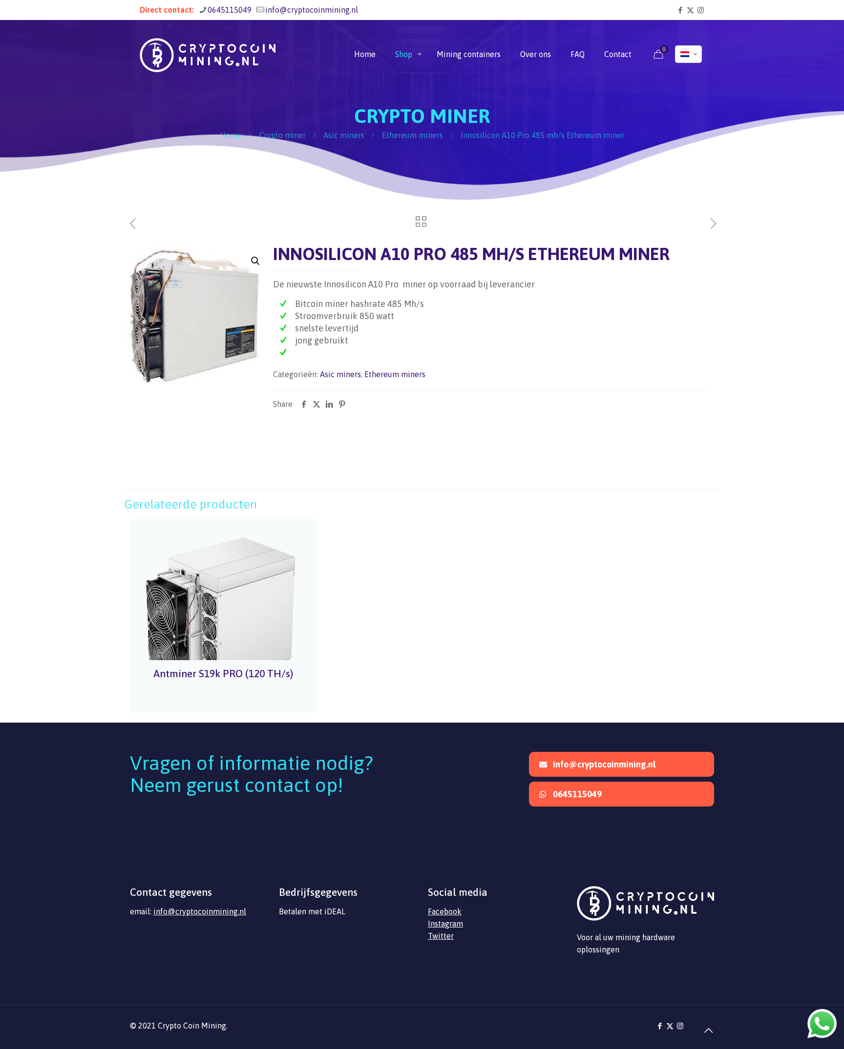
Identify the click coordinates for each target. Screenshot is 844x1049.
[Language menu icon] (688, 54)
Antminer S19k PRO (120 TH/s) (223, 673)
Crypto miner (282, 135)
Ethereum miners (412, 135)
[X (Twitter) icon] (690, 10)
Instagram (445, 923)
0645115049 (230, 9)
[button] (256, 261)
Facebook (445, 911)
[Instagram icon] (700, 10)
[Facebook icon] (680, 10)
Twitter (441, 935)
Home (231, 135)
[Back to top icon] (704, 1025)
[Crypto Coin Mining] (207, 54)
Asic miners (343, 135)
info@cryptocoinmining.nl (311, 9)
